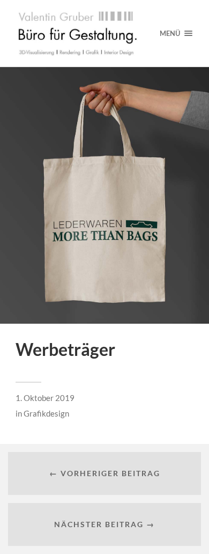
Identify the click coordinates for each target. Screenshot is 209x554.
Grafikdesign (46, 413)
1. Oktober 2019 (45, 398)
